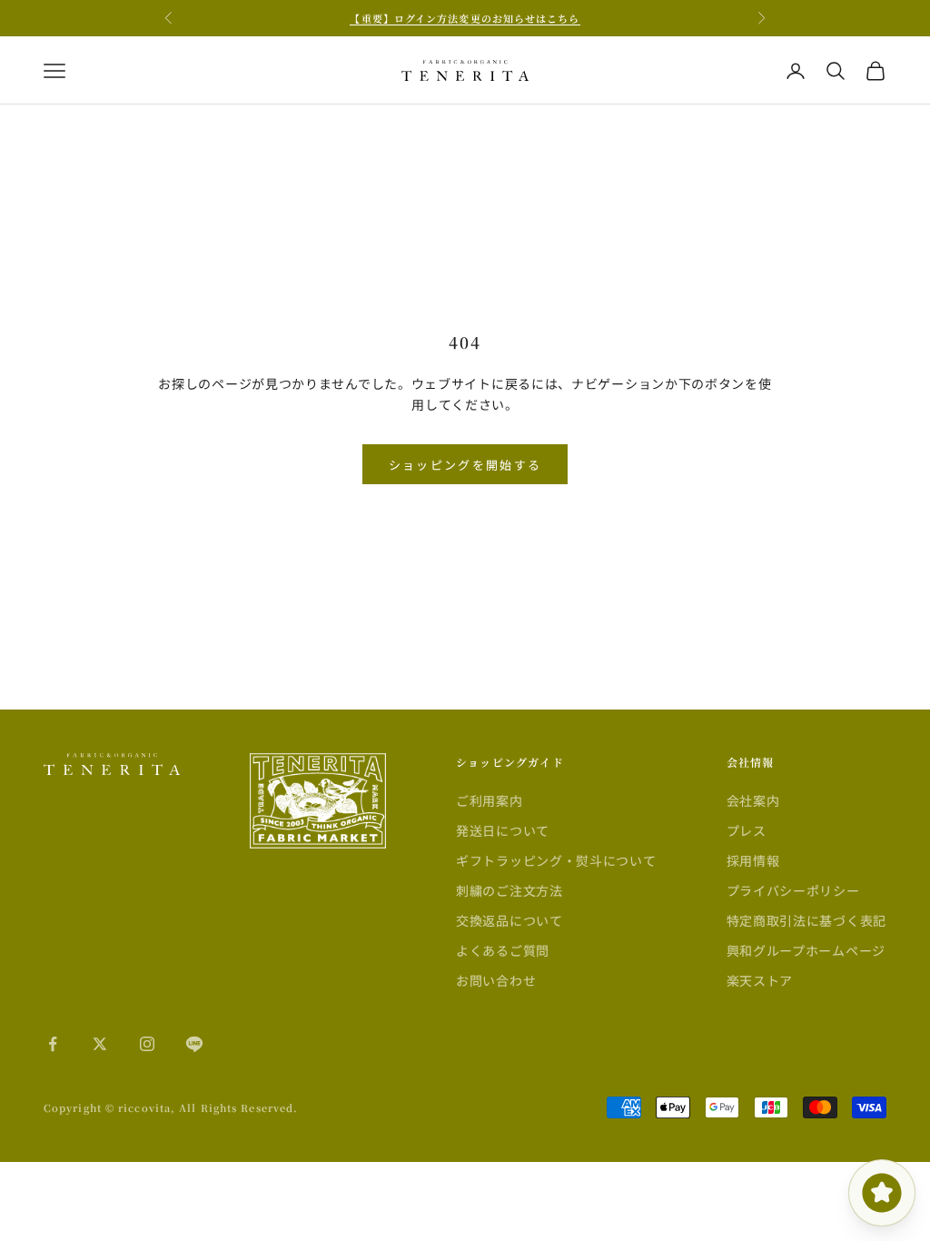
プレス (747, 830)
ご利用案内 (489, 800)
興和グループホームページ (806, 950)
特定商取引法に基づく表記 (806, 920)
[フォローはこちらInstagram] (147, 1044)
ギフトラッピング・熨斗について (556, 860)
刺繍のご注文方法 (509, 890)
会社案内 (753, 800)
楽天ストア (760, 980)
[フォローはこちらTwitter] (100, 1044)
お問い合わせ (496, 980)
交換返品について (509, 920)
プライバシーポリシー (793, 890)
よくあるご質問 (502, 950)
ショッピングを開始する (465, 464)
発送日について (502, 830)
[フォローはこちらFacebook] (53, 1044)
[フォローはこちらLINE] (194, 1044)
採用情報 (753, 860)
